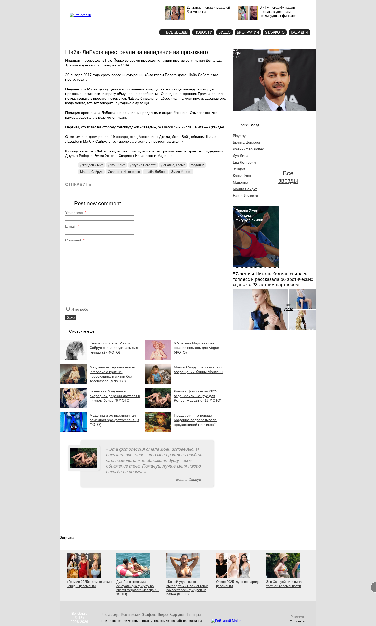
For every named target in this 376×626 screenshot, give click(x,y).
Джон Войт (116, 165)
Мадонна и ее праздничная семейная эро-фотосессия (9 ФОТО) (114, 420)
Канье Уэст (242, 176)
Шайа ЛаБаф (155, 172)
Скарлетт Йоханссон (124, 172)
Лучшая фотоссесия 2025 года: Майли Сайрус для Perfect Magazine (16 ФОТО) (198, 395)
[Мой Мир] (145, 184)
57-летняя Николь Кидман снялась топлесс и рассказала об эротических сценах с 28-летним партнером (273, 279)
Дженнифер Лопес (248, 149)
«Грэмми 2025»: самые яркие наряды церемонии (89, 584)
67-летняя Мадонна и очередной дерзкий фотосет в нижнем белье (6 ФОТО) (115, 395)
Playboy (239, 136)
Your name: (75, 212)
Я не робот (80, 309)
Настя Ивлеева (245, 196)
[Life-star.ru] (80, 15)
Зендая (239, 169)
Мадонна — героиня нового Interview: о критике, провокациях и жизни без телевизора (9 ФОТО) (113, 374)
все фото (288, 307)
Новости (203, 32)
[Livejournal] (99, 184)
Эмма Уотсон (181, 172)
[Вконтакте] (111, 184)
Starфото (140, 23)
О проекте (101, 4)
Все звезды (288, 177)
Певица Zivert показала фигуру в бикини (249, 215)
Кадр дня (299, 32)
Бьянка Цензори (246, 142)
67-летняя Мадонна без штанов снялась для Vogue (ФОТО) (196, 347)
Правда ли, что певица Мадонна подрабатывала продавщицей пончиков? (195, 420)
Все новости (130, 615)
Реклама (116, 4)
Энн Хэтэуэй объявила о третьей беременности (285, 584)
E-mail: (72, 226)
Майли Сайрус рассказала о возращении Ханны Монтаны (198, 369)
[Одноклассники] (134, 184)
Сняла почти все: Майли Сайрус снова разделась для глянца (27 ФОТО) (114, 347)
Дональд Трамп (173, 165)
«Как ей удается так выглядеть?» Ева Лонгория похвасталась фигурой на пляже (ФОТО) (187, 588)
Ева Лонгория (244, 162)
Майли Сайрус (91, 172)
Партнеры (193, 615)
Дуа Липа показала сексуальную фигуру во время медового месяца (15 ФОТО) (137, 588)
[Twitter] (122, 184)
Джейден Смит (91, 165)
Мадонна (197, 165)
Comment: (74, 240)
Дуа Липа (240, 156)
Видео (224, 32)
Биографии (248, 32)
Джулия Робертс (143, 165)
